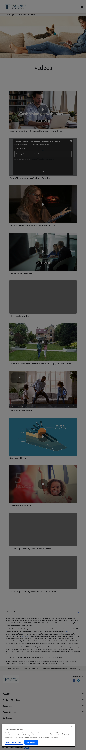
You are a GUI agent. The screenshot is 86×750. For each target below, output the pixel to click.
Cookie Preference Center (14, 742)
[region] (38, 735)
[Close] (71, 726)
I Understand (31, 742)
